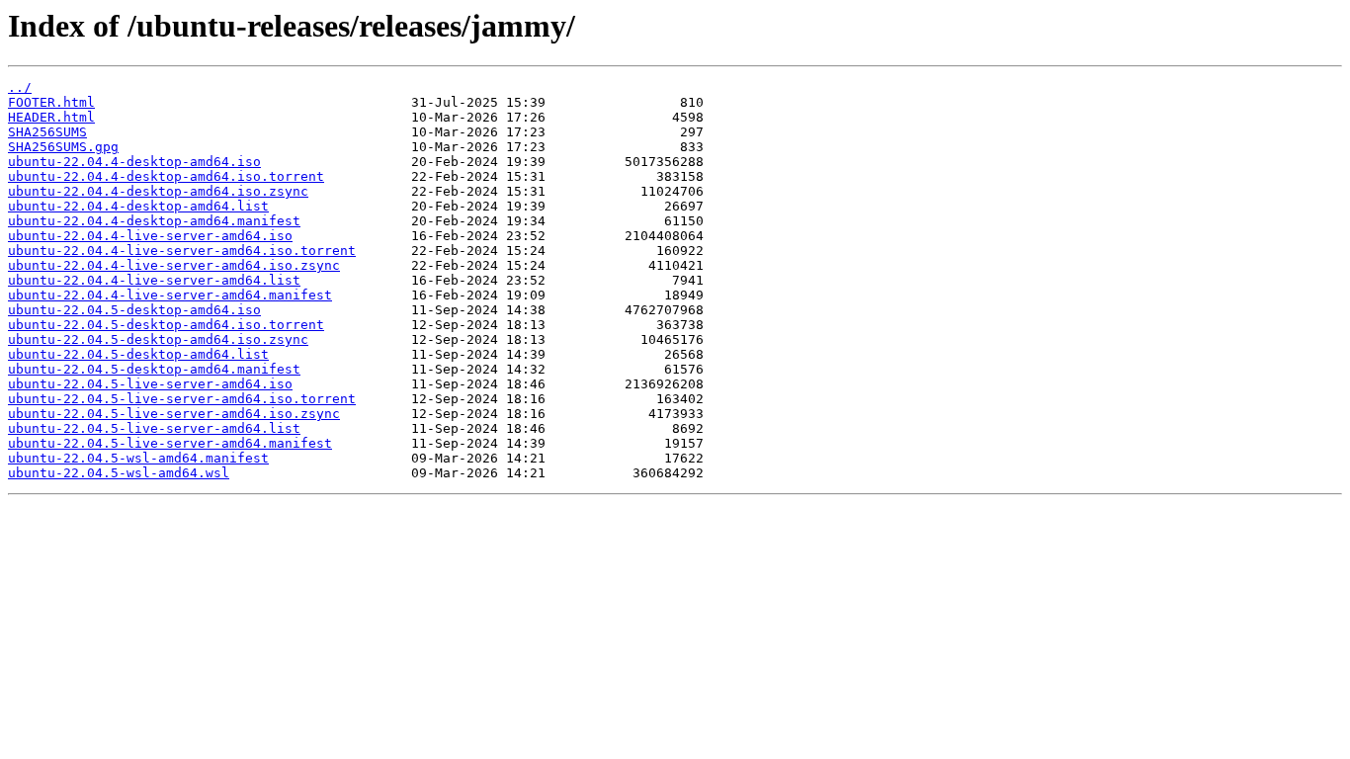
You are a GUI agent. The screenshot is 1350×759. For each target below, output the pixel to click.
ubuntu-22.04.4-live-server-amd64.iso (150, 235)
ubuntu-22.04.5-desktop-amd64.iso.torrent (166, 324)
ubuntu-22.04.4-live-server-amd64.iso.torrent (182, 250)
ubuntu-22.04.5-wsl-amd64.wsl (118, 472)
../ (20, 87)
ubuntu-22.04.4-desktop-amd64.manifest (154, 220)
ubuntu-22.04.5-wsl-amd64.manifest (138, 458)
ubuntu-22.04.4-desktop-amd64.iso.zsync (158, 191)
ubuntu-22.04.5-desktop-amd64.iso (134, 309)
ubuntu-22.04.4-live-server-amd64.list (154, 280)
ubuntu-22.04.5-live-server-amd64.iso (150, 384)
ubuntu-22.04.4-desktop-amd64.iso (134, 161)
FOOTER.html (51, 102)
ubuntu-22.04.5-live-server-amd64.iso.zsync (174, 413)
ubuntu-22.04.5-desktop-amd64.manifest (154, 369)
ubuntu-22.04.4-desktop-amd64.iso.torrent (166, 176)
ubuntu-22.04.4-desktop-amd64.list (138, 206)
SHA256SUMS (47, 132)
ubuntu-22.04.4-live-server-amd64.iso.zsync (174, 265)
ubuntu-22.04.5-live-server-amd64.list (154, 428)
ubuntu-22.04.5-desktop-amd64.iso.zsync (158, 339)
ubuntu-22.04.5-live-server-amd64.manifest (170, 443)
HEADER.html (51, 117)
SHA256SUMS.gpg (63, 146)
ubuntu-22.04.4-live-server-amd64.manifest (170, 295)
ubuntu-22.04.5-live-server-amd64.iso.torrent (182, 398)
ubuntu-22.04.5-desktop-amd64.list (138, 354)
